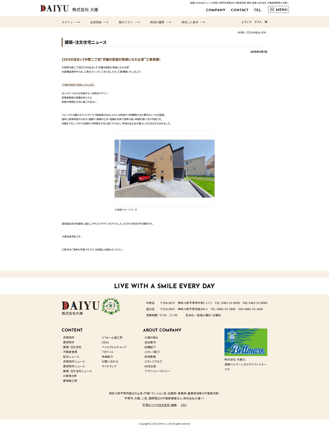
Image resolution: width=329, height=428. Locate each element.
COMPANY (216, 10)
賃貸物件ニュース (74, 366)
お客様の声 (70, 376)
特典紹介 (107, 356)
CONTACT (240, 10)
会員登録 (96, 22)
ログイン (67, 22)
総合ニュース (71, 356)
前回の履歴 (157, 22)
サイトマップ (109, 366)
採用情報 (150, 356)
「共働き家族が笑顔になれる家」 (78, 84)
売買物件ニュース (74, 361)
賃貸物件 (68, 342)
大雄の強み (151, 337)
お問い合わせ (110, 361)
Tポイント (108, 352)
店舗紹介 (150, 347)
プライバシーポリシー (157, 371)
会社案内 (150, 342)
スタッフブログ (153, 361)
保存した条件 (189, 22)
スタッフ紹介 (152, 352)
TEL (257, 10)
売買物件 (68, 337)
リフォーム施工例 (112, 337)
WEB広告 (150, 366)
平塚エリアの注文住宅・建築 (159, 405)
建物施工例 (70, 380)
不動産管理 (70, 352)
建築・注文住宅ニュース (77, 371)
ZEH (184, 405)
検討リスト (126, 22)
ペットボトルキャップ (114, 347)
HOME (241, 32)
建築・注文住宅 (72, 347)
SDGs (105, 342)
